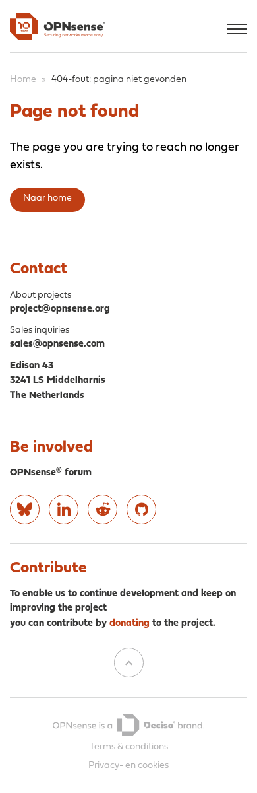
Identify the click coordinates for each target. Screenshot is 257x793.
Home (23, 80)
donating (129, 624)
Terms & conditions (129, 747)
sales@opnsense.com (57, 344)
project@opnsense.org (60, 309)
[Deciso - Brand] (128, 725)
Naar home (47, 198)
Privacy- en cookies (128, 766)
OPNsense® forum (51, 473)
